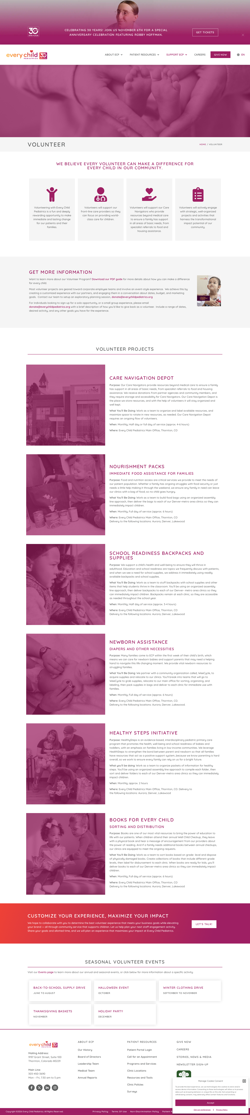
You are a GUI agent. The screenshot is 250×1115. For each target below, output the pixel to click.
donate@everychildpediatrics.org (132, 297)
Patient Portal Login (139, 1049)
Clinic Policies (135, 1084)
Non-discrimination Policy (144, 1111)
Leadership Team (88, 1063)
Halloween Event (113, 987)
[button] (244, 1081)
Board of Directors (89, 1056)
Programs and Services (141, 1063)
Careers (183, 1049)
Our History (85, 1049)
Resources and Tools (140, 1077)
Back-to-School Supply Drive (59, 987)
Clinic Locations (136, 1070)
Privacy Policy (221, 1110)
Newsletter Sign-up (192, 1064)
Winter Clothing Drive (183, 987)
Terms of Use (119, 1111)
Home (203, 144)
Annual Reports (87, 1077)
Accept (210, 1102)
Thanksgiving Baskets (52, 1011)
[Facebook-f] (31, 1087)
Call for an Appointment (142, 1056)
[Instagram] (55, 1087)
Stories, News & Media (194, 1057)
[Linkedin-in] (47, 1087)
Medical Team (86, 1070)
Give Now (184, 1042)
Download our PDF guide (107, 279)
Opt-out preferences (202, 1110)
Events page (46, 972)
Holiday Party (110, 1011)
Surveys (132, 1091)
